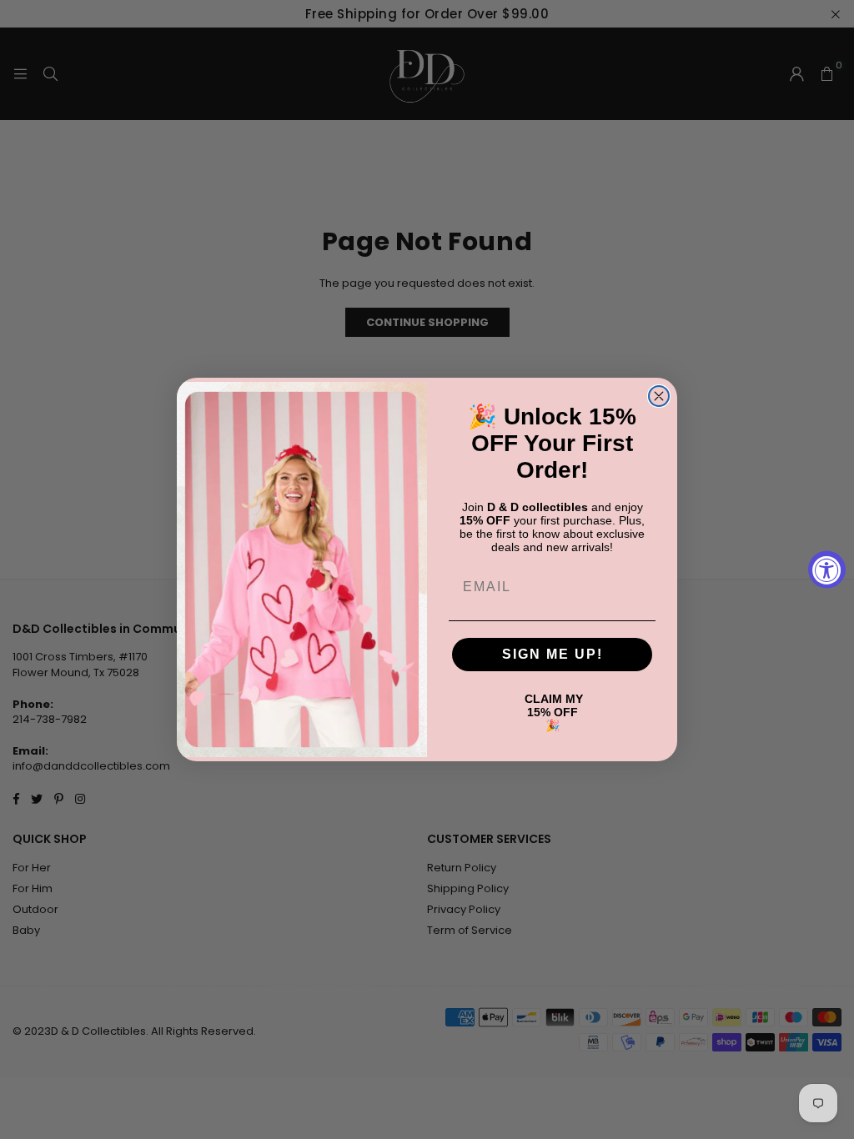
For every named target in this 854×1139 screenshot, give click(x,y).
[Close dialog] (659, 396)
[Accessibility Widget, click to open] (827, 570)
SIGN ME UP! (552, 654)
